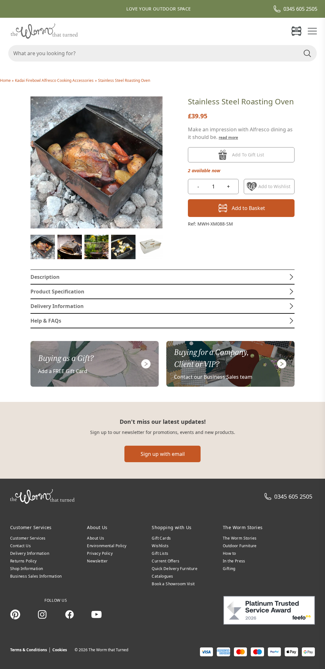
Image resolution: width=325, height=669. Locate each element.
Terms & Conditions (28, 650)
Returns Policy (23, 561)
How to (229, 553)
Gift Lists (160, 553)
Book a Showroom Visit (173, 584)
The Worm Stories (239, 538)
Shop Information (26, 568)
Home (6, 80)
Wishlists (160, 545)
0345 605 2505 (300, 8)
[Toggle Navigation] (312, 31)
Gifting (229, 568)
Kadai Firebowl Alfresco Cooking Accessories (54, 80)
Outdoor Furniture (240, 545)
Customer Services (28, 538)
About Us (95, 538)
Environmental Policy (106, 545)
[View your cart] (296, 31)
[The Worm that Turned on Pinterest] (15, 614)
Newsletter (97, 561)
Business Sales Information (36, 576)
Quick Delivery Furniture (174, 568)
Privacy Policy (100, 553)
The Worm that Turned (108, 650)
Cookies (59, 650)
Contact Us (20, 545)
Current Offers (165, 561)
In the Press (234, 561)
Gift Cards (161, 538)
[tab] (162, 277)
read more (228, 137)
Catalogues (162, 576)
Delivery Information (29, 553)
